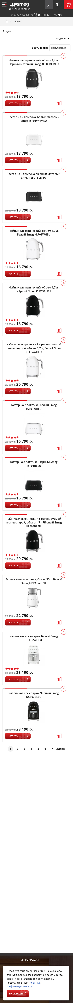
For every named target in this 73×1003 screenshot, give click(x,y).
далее (60, 749)
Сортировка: (40, 48)
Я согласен (16, 993)
